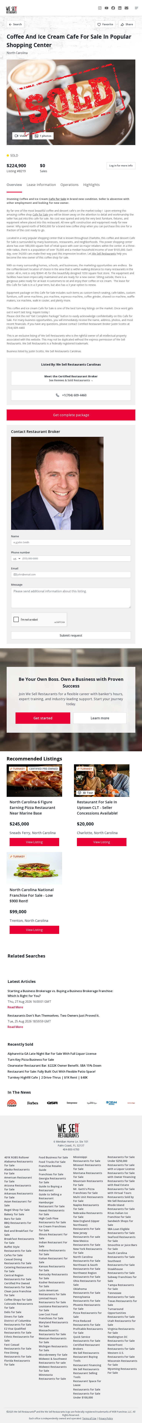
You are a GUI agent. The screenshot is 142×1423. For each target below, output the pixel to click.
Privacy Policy (106, 1418)
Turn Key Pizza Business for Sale (31, 1060)
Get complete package (71, 415)
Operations (69, 184)
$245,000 (19, 824)
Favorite (107, 24)
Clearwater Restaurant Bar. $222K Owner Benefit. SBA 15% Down (54, 1066)
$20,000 (85, 824)
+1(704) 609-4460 (74, 395)
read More (15, 1007)
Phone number (20, 552)
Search (17, 24)
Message (16, 584)
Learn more (100, 718)
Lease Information (41, 184)
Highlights (91, 184)
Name (15, 536)
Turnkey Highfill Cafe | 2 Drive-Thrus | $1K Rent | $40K (48, 1077)
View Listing (34, 842)
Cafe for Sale (57, 199)
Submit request (71, 635)
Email (14, 568)
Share (129, 24)
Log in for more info (121, 165)
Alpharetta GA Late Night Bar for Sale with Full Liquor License (52, 1054)
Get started (42, 718)
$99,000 (18, 911)
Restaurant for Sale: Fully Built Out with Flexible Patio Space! (51, 1071)
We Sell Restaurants (103, 253)
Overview (14, 184)
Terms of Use (89, 1418)
